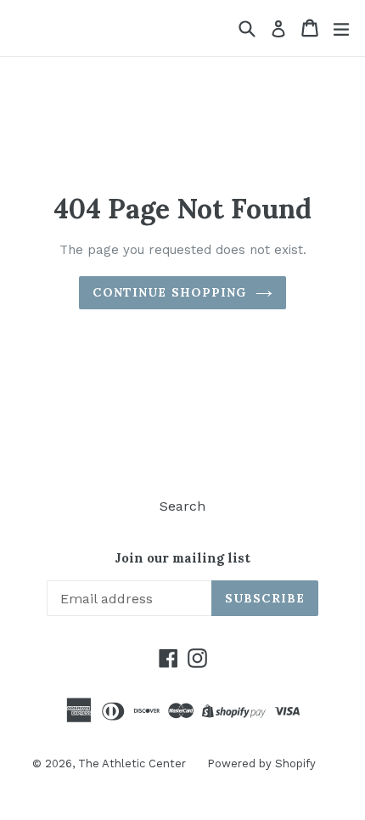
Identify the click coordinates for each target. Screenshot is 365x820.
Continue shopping (169, 292)
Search (182, 506)
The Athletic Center (132, 763)
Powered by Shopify (261, 763)
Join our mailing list (182, 558)
